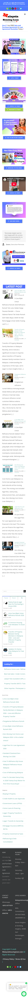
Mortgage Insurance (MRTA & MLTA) (13, 827)
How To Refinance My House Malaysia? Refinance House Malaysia (13, 764)
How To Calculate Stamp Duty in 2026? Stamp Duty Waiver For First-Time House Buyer (14, 780)
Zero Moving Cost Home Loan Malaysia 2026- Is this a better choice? (13, 737)
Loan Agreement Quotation (12, 28)
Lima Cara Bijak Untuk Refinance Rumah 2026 (16, 614)
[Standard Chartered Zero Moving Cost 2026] (7, 546)
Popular (6, 598)
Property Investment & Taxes (13, 834)
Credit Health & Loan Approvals (14, 799)
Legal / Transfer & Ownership (13, 821)
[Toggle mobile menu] (25, 14)
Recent (14, 598)
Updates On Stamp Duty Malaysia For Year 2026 (16, 651)
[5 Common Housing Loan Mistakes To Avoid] (5, 623)
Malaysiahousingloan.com (12, 952)
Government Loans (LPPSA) (12, 803)
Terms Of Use (20, 959)
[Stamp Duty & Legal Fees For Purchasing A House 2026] (5, 603)
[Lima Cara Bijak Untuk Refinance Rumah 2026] (7, 294)
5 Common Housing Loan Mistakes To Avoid (16, 624)
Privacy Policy (8, 959)
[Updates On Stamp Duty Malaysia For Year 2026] (5, 650)
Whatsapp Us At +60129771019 (18, 4)
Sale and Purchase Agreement (11, 26)
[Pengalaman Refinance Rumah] (7, 378)
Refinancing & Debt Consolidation (9, 840)
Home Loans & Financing (11, 808)
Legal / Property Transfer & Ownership (12, 814)
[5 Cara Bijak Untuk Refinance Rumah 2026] (7, 423)
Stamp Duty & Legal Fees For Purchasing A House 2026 (15, 604)
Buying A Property (9, 794)
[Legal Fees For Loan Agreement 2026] (7, 510)
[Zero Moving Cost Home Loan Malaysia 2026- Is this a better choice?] (7, 468)
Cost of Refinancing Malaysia (13, 773)
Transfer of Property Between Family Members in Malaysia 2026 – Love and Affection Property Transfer (15, 637)
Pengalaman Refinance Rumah (13, 721)
